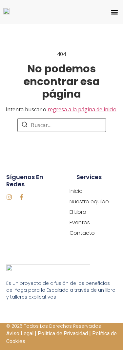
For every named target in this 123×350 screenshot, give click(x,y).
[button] (114, 12)
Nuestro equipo (89, 201)
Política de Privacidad (63, 333)
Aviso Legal (19, 333)
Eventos (80, 222)
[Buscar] (24, 125)
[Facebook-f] (22, 197)
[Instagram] (9, 197)
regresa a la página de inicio (82, 109)
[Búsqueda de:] (61, 125)
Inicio (76, 191)
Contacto (82, 233)
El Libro (78, 212)
